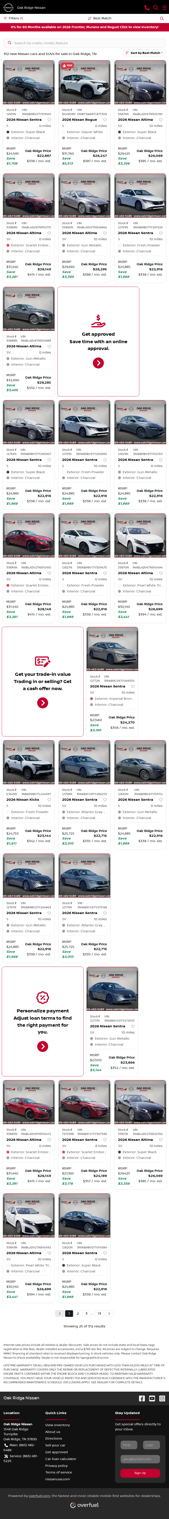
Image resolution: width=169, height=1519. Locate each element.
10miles (156, 126)
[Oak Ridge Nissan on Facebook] (140, 1398)
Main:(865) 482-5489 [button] (19, 1447)
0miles (45, 126)
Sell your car (55, 1445)
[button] (147, 7)
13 (99, 1314)
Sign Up (140, 1473)
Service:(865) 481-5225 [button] (21, 1458)
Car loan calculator (60, 1459)
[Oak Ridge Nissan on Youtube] (150, 1398)
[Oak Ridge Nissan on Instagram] (160, 1398)
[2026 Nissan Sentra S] (29, 82)
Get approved (56, 1452)
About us (52, 1432)
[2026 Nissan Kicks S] (29, 762)
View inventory (57, 1425)
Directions (53, 1438)
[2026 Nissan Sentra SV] (112, 649)
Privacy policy (56, 1466)
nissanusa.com (57, 1479)
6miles (101, 1146)
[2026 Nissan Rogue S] (84, 82)
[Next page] (109, 1313)
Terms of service (58, 1472)
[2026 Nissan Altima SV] (140, 82)
